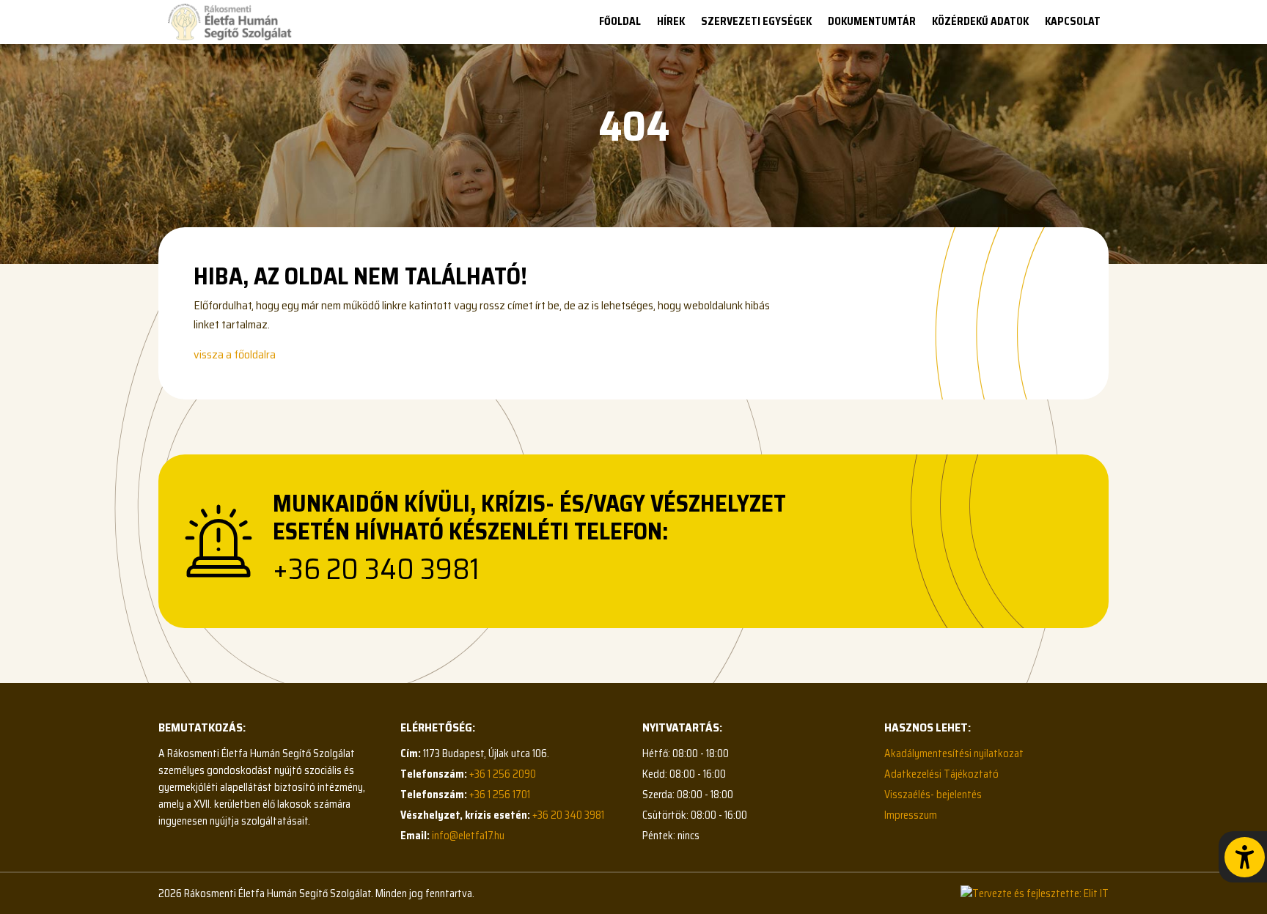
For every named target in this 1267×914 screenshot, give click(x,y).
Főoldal (620, 21)
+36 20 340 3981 (376, 569)
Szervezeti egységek (756, 21)
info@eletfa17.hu (468, 836)
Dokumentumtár (872, 21)
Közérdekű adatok (980, 21)
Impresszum (910, 815)
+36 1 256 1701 (499, 794)
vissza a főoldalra (235, 354)
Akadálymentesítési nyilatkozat (954, 753)
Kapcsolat (1073, 21)
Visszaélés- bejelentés (933, 794)
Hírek (671, 21)
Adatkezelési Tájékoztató (941, 774)
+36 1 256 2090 (502, 774)
